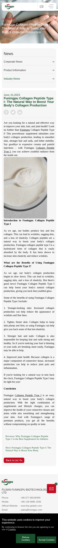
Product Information (15, 70)
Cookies (12, 529)
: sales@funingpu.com (30, 509)
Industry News (12, 78)
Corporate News (13, 61)
